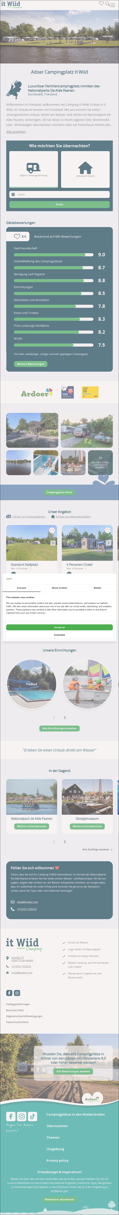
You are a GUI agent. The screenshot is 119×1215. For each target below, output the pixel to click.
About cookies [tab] (59, 588)
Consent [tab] (21, 588)
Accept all (59, 627)
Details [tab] (97, 588)
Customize (59, 635)
